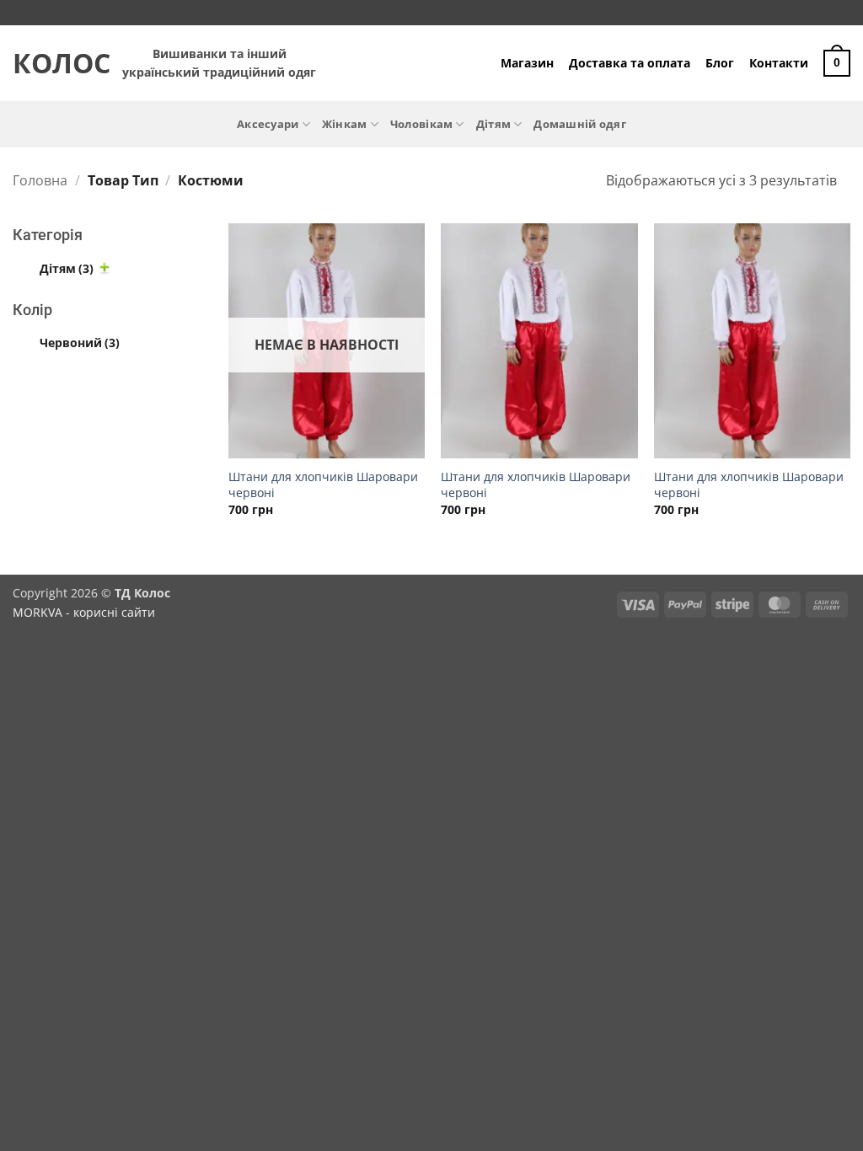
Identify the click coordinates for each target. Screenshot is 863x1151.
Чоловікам (421, 123)
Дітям (493, 123)
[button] (836, 63)
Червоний (80, 343)
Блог (719, 63)
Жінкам (344, 123)
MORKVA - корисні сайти (84, 612)
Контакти (778, 63)
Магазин (527, 63)
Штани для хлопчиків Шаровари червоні (323, 485)
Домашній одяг (579, 123)
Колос (55, 63)
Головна (40, 180)
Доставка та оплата (629, 63)
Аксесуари (267, 123)
